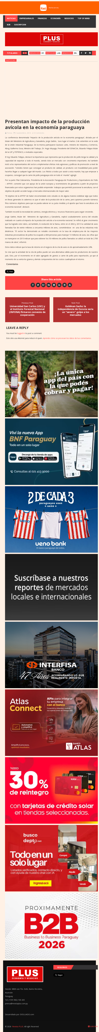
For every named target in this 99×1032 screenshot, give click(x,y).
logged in (21, 333)
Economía (56, 18)
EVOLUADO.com (27, 1014)
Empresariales (26, 18)
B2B (8, 24)
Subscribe (94, 1026)
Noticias (11, 18)
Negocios (69, 18)
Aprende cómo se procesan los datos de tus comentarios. (67, 338)
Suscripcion (20, 24)
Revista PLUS (17, 1026)
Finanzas (42, 18)
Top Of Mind (84, 18)
